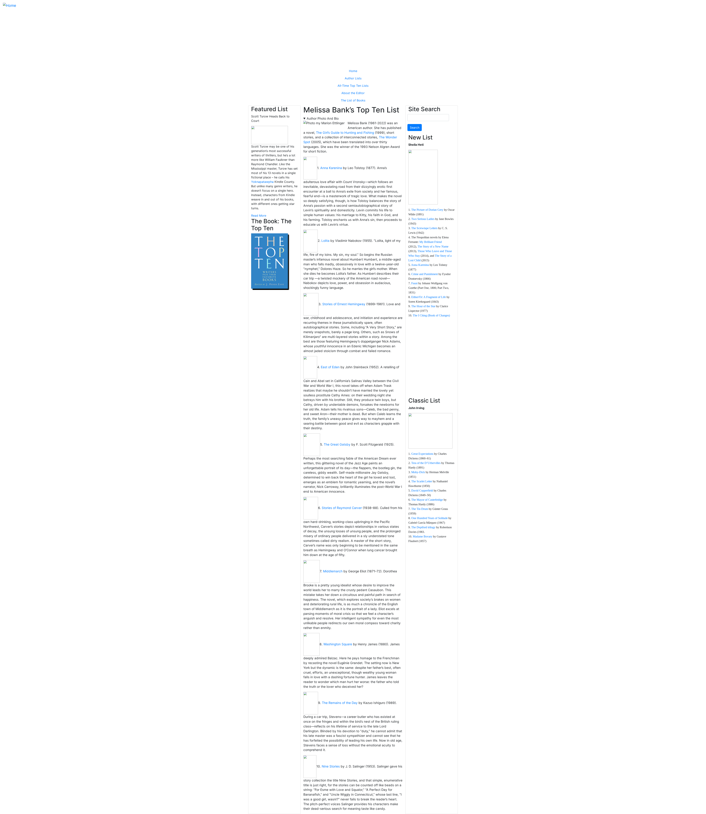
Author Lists (353, 78)
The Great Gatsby (337, 444)
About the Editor (353, 93)
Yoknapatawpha (262, 182)
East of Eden (330, 367)
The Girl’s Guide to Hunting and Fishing (345, 133)
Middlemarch (333, 571)
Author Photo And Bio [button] (323, 118)
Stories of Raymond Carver (342, 508)
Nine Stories (331, 766)
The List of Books (353, 100)
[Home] (9, 5)
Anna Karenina (331, 168)
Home (353, 71)
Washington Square (337, 644)
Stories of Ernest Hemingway (343, 304)
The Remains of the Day (340, 703)
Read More (258, 215)
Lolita (325, 241)
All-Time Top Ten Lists (353, 85)
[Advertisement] (353, 38)
